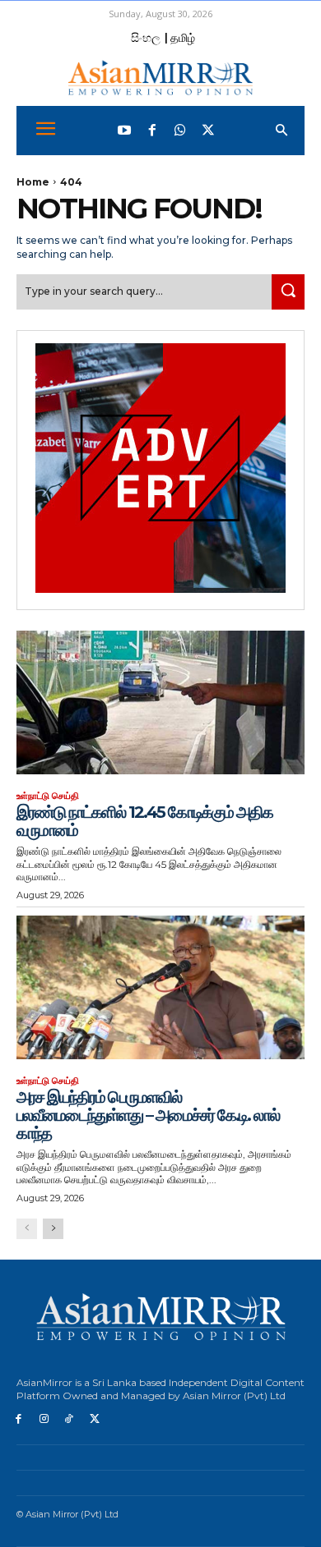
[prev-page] (26, 1229)
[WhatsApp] (180, 130)
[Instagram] (44, 1419)
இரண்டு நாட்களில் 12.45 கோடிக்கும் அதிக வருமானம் (144, 821)
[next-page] (53, 1229)
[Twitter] (208, 130)
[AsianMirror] (160, 77)
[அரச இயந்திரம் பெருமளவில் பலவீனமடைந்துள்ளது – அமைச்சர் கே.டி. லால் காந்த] (160, 987)
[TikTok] (69, 1419)
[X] (94, 1419)
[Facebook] (152, 130)
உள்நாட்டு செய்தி (47, 796)
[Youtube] (124, 130)
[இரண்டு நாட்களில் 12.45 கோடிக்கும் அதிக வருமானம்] (160, 702)
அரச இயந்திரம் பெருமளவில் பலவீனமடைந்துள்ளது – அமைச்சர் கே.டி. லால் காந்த (147, 1115)
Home (32, 182)
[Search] (288, 292)
